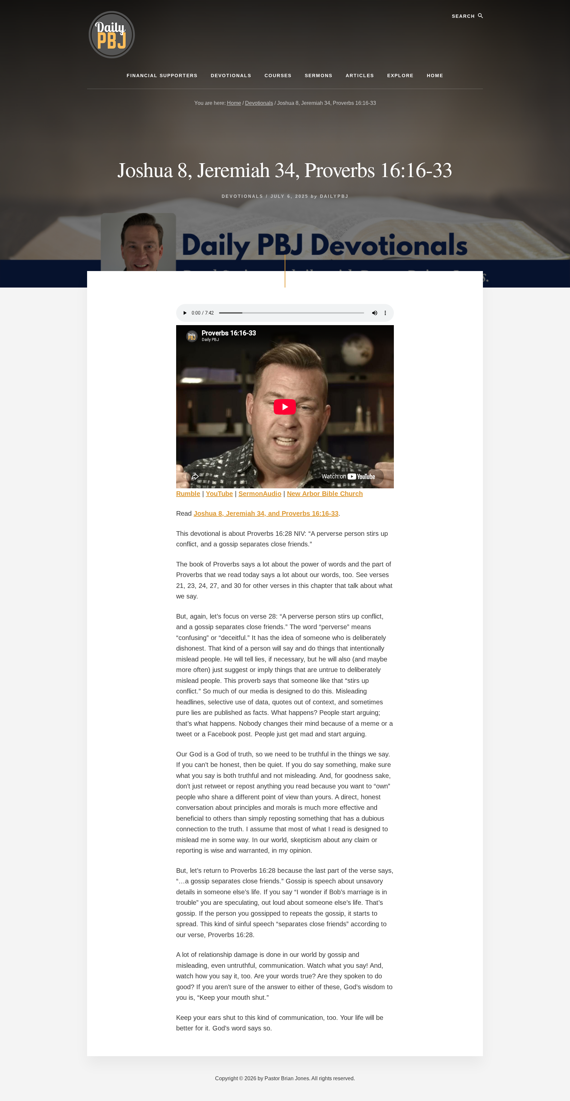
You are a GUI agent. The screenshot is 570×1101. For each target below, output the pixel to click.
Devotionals (243, 196)
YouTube (219, 493)
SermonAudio (259, 493)
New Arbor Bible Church (325, 493)
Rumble (188, 493)
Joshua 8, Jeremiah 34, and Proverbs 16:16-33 (266, 513)
